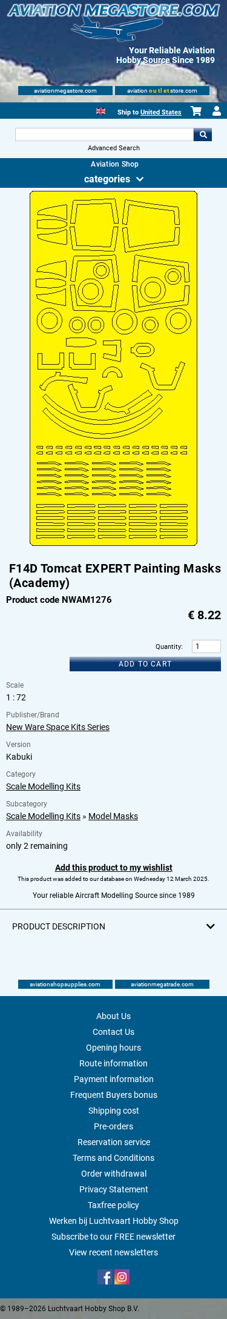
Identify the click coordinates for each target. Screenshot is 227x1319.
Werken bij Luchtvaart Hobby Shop (114, 1221)
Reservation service (113, 1142)
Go (203, 134)
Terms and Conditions (113, 1158)
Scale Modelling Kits (43, 786)
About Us (113, 1016)
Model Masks (113, 816)
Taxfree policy (113, 1205)
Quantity (168, 647)
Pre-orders (113, 1126)
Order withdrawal (113, 1173)
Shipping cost (113, 1110)
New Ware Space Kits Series (58, 727)
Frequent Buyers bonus (113, 1095)
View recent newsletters (113, 1252)
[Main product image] (113, 543)
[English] (100, 110)
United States (161, 112)
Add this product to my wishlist (114, 867)
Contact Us (113, 1032)
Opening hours (113, 1047)
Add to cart (145, 664)
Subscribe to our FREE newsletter (113, 1236)
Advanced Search (114, 148)
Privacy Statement (113, 1189)
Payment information (114, 1079)
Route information (113, 1063)
